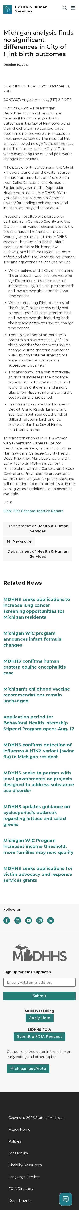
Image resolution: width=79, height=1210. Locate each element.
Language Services (24, 1177)
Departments (19, 1201)
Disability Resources (25, 1165)
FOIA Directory (20, 1189)
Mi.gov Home (19, 1130)
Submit (39, 996)
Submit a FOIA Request (39, 1036)
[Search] (64, 7)
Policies (14, 1141)
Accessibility (18, 1153)
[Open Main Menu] (73, 7)
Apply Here (39, 1018)
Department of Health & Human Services (37, 528)
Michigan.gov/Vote (28, 1069)
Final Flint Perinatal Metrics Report (33, 511)
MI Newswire (19, 541)
